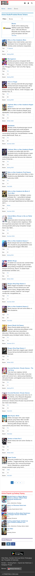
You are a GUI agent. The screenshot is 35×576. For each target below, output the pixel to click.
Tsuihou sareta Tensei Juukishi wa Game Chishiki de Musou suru (17, 521)
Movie (8, 205)
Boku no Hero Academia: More (17, 40)
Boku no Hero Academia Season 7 (18, 241)
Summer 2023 (11, 301)
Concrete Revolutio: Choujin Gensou (19, 393)
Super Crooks (12, 457)
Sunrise (14, 35)
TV (8, 71)
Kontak (3, 563)
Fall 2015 (9, 411)
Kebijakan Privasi (6, 565)
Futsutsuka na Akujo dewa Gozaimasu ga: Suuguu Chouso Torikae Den (18, 513)
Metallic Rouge (12, 261)
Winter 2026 (10, 121)
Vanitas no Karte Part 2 (14, 438)
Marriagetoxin (12, 59)
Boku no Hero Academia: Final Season (19, 172)
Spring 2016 (10, 388)
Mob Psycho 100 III (13, 416)
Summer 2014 (11, 343)
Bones (14, 23)
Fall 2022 (9, 320)
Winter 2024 (10, 279)
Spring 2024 (10, 255)
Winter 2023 (10, 362)
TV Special (10, 48)
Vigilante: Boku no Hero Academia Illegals (20, 149)
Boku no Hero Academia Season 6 (18, 306)
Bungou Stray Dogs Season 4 (16, 348)
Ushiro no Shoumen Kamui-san (16, 505)
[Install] (17, 553)
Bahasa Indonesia (15, 568)
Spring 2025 (10, 167)
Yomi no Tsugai (12, 82)
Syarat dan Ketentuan (25, 563)
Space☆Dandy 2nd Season (16, 325)
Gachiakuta (11, 125)
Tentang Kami (12, 563)
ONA (8, 469)
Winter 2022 (10, 452)
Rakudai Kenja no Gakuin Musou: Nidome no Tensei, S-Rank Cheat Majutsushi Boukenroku (17, 498)
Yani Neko (10, 529)
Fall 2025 (9, 186)
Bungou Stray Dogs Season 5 (16, 284)
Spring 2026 (10, 54)
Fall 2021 (9, 475)
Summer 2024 (11, 211)
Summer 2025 (11, 143)
